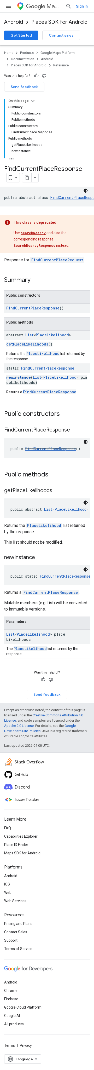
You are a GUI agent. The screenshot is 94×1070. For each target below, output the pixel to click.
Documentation (22, 59)
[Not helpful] (44, 76)
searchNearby (33, 233)
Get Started (21, 35)
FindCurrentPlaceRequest (57, 259)
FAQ (7, 828)
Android (13, 22)
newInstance (18, 377)
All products (14, 1024)
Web (7, 892)
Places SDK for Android (59, 22)
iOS (7, 884)
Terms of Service (18, 949)
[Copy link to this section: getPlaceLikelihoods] (57, 491)
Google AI (12, 1016)
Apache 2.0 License (19, 726)
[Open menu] (8, 6)
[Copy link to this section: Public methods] (53, 475)
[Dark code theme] (85, 191)
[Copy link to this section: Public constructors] (65, 414)
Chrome (10, 990)
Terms (9, 1045)
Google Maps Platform (57, 53)
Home (8, 53)
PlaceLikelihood (52, 334)
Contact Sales (15, 932)
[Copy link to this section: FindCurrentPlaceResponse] (75, 430)
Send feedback (24, 86)
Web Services (15, 901)
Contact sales (61, 35)
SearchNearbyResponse (34, 245)
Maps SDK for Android (22, 853)
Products (27, 53)
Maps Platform (53, 6)
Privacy (26, 1045)
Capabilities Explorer (21, 836)
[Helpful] (36, 76)
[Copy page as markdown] (27, 177)
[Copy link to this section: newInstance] (40, 558)
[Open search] (69, 6)
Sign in (82, 6)
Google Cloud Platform (23, 1007)
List (29, 334)
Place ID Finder (16, 845)
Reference (61, 65)
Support (10, 940)
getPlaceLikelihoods (27, 344)
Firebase (11, 999)
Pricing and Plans (18, 924)
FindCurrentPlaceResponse (33, 308)
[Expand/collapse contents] (33, 101)
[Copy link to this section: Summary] (36, 280)
